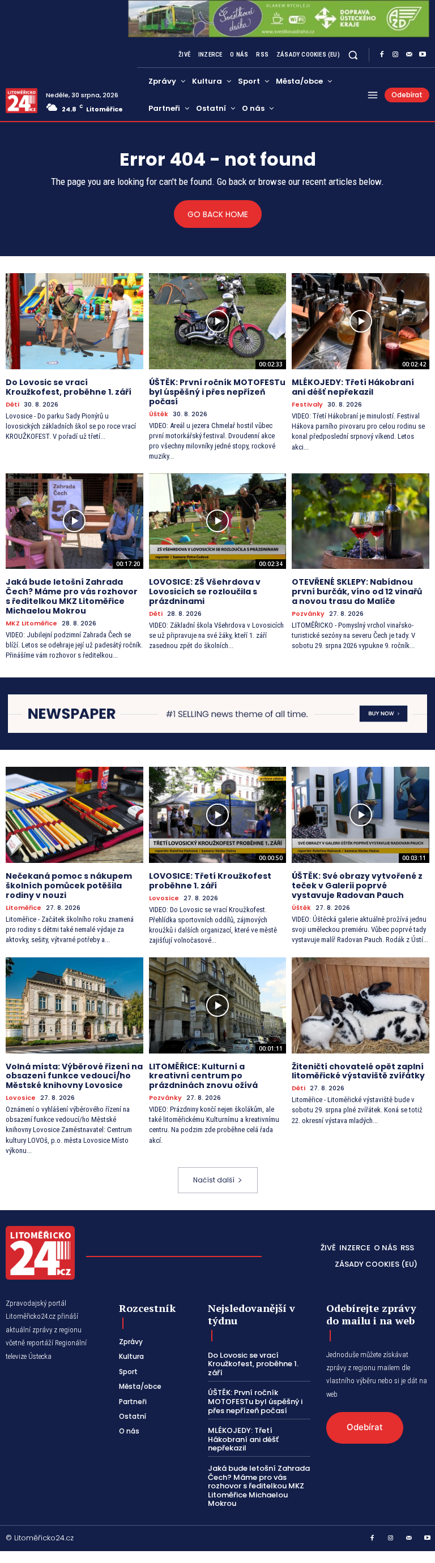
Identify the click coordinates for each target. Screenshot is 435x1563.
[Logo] (21, 100)
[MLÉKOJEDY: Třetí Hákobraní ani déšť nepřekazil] (360, 321)
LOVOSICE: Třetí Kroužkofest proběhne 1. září (210, 880)
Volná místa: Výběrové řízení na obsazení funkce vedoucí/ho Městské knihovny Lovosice (74, 1076)
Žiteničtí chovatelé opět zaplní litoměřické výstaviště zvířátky (358, 1071)
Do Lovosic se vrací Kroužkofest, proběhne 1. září (68, 387)
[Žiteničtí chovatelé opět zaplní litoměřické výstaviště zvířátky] (360, 1005)
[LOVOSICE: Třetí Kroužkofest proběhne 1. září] (218, 815)
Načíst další (213, 1180)
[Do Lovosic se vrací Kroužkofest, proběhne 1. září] (74, 321)
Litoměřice (23, 908)
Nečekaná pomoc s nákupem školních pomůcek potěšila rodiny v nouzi (69, 885)
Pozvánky (308, 614)
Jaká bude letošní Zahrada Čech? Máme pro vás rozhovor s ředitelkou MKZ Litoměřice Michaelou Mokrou (72, 596)
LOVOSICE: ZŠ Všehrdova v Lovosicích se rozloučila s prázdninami (205, 591)
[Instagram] (395, 55)
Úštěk (158, 414)
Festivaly (307, 404)
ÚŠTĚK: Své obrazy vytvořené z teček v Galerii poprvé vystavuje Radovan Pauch (357, 885)
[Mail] (409, 55)
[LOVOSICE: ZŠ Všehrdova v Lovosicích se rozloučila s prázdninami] (218, 521)
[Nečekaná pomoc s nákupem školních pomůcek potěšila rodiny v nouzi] (74, 815)
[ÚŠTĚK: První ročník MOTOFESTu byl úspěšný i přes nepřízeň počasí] (218, 321)
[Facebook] (382, 55)
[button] (353, 55)
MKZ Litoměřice (31, 623)
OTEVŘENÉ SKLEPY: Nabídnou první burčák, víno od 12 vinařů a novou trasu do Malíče (357, 591)
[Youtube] (422, 55)
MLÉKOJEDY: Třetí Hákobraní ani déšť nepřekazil (353, 387)
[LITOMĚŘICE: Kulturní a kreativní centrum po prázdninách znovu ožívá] (218, 1005)
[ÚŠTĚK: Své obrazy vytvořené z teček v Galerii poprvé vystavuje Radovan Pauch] (360, 815)
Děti (12, 404)
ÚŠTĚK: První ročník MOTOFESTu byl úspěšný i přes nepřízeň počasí (217, 392)
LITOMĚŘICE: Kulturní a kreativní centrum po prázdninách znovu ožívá (203, 1076)
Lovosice (164, 898)
